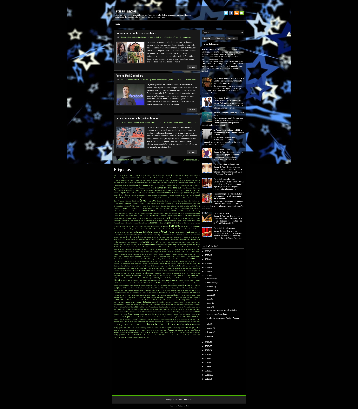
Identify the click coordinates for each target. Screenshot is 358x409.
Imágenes (143, 244)
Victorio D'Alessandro (129, 332)
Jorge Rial (157, 251)
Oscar (174, 288)
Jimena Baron (186, 249)
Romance (175, 307)
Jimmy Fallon (195, 249)
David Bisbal (185, 213)
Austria (123, 188)
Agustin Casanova (129, 178)
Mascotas (150, 273)
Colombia (196, 206)
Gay (136, 235)
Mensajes (138, 275)
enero (209, 336)
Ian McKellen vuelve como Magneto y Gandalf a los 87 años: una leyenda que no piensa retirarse (229, 80)
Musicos (175, 280)
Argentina (137, 185)
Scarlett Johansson (129, 312)
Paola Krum (166, 290)
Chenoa (148, 204)
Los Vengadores (125, 263)
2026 (153, 175)
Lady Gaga (158, 259)
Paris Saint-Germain (124, 293)
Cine (139, 37)
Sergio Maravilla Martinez (186, 312)
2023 (207, 263)
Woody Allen (154, 335)
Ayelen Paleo (150, 188)
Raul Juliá (117, 302)
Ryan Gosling (135, 309)
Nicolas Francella (119, 285)
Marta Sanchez (124, 273)
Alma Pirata (134, 180)
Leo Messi (133, 261)
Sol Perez (143, 317)
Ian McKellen (125, 244)
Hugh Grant (163, 242)
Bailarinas (181, 188)
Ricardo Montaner (154, 305)
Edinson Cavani (159, 218)
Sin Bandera (187, 314)
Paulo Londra (177, 293)
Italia (195, 244)
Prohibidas (190, 297)
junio (209, 303)
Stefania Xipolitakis (189, 317)
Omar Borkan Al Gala (134, 288)
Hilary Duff (183, 239)
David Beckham (174, 213)
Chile (167, 203)
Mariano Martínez (157, 271)
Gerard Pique (157, 235)
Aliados (122, 180)
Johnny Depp (139, 252)
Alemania (157, 178)
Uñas (121, 330)
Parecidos (188, 290)
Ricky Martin (165, 305)
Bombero (152, 193)
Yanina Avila (181, 335)
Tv (187, 327)
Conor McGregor (164, 208)
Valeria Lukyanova (161, 330)
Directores (122, 218)
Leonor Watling (155, 261)
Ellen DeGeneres (135, 221)
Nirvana (150, 285)
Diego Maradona (194, 215)
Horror (152, 242)
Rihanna (176, 305)
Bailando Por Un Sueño (166, 187)
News (169, 283)
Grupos (140, 237)
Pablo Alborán (186, 288)
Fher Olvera (150, 229)
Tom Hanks (135, 328)
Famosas (164, 225)
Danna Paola (154, 213)
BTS (140, 195)
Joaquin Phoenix (119, 252)
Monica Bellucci (128, 280)
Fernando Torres (140, 229)
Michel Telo (141, 278)
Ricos (176, 37)
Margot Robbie (153, 268)
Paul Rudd (142, 293)
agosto (210, 295)
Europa (192, 223)
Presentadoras (172, 297)
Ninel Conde (140, 285)
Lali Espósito (166, 259)
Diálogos (169, 215)
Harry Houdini (133, 239)
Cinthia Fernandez (140, 206)
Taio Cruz (194, 319)
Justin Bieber (128, 254)
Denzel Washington (141, 215)
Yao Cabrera (189, 335)
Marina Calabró (169, 271)
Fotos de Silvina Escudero (224, 228)
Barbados (131, 190)
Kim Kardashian (144, 256)
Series (197, 311)
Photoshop (177, 295)
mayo (209, 307)
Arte (163, 185)
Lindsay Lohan (165, 261)
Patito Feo (135, 293)
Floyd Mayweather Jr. (129, 232)
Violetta (172, 332)
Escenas (162, 223)
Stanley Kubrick (176, 317)
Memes (131, 275)
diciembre (211, 278)
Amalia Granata (154, 180)
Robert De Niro (184, 305)
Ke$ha (116, 256)
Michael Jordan (119, 278)
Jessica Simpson (156, 249)
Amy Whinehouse (185, 180)
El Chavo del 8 (176, 218)
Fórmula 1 (156, 232)
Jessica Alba (132, 249)
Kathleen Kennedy (177, 254)
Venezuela (179, 330)
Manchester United (194, 266)
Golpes (116, 237)
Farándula (196, 226)
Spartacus (167, 317)
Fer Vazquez (126, 229)
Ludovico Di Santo (183, 263)
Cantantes (137, 122)
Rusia (128, 309)
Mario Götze (179, 271)
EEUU (123, 80)
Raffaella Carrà (159, 300)
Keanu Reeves (124, 256)
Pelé (191, 293)
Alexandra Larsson (189, 178)
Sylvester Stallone (185, 319)
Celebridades (131, 37)
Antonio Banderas (127, 185)
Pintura (192, 295)
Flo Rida (166, 229)
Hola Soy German (132, 242)
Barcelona (138, 190)
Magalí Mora (146, 266)
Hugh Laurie (182, 242)
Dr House (145, 218)
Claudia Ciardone (161, 206)
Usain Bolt (145, 330)
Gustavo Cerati (179, 237)
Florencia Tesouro (194, 229)
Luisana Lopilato (125, 266)
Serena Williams (171, 312)
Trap (174, 328)
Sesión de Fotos (120, 314)
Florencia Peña (183, 229)
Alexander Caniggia (175, 178)
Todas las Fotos (162, 80)
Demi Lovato (129, 215)
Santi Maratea (191, 309)
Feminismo (117, 229)
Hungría (116, 244)
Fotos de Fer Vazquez (222, 149)
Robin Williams (130, 307)
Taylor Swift (133, 321)
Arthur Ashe (168, 185)
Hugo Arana (191, 242)
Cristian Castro (128, 211)
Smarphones (196, 314)
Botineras (159, 193)
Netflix (158, 283)
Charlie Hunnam (194, 201)
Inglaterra (150, 244)
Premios (153, 297)
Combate (116, 208)
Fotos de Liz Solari (221, 213)
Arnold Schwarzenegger (152, 185)
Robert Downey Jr (194, 305)
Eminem (166, 221)
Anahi (116, 183)
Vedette (171, 330)
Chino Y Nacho (179, 204)
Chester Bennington (157, 204)
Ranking (182, 300)
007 (115, 175)
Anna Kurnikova (183, 183)
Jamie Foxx (167, 247)
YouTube (196, 335)
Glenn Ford (196, 235)
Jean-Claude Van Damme (187, 247)
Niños (146, 285)
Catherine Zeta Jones (132, 201)
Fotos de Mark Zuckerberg (129, 75)
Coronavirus (185, 208)
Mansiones (169, 37)
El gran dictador (187, 218)
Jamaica (150, 247)
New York (164, 283)
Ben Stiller (196, 190)
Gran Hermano (131, 237)
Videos (147, 332)
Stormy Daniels (125, 319)
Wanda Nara (127, 335)
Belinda (176, 190)
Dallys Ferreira (124, 213)
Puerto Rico (118, 300)
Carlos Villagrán (155, 198)
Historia (197, 239)
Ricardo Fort (144, 305)
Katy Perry (196, 254)
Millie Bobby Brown (169, 278)
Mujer (163, 280)
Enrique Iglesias (138, 223)
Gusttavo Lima (189, 237)
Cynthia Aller (191, 211)
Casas (123, 37)
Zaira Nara (124, 337)
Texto (171, 321)
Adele (191, 175)
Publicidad (197, 297)
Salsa (160, 309)
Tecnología (145, 321)
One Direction (145, 288)
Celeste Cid (160, 201)
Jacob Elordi (143, 247)
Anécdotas (141, 183)
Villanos (153, 332)
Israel (191, 244)
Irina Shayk (180, 244)
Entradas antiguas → (191, 160)
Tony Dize (158, 328)
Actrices (174, 175)
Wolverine (147, 335)
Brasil (186, 193)
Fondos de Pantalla (144, 232)
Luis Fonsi (192, 263)
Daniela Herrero (145, 213)
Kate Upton (167, 254)
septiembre (211, 291)
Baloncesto (196, 188)
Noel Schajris (168, 285)
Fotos (135, 80)
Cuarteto (162, 211)
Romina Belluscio (189, 307)
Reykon (128, 305)
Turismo (182, 328)
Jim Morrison (178, 249)
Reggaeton (161, 302)
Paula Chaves (158, 293)
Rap (186, 300)
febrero (210, 332)
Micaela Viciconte (171, 275)
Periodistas (117, 295)
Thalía (176, 321)
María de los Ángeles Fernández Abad (170, 268)
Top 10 (163, 328)
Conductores (153, 208)
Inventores (172, 244)
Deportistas (153, 215)
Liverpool (184, 261)
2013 (119, 175)
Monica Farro (137, 280)
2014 (207, 362)
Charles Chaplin (183, 201)
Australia (117, 188)
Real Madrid (125, 302)
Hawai (149, 239)
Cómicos (134, 208)
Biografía (123, 193)
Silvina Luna (177, 314)
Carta (186, 198)
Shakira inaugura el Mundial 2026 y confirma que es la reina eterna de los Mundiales (228, 196)
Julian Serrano (185, 251)
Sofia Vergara (125, 317)
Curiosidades (181, 211)
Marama (124, 268)
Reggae (153, 302)
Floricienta (117, 232)
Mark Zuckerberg (144, 80)
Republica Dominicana (193, 302)
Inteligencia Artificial (161, 244)
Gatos (133, 235)
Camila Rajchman (183, 195)
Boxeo (164, 193)
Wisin (141, 335)
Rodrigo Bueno (144, 307)
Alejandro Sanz (148, 178)
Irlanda (186, 244)
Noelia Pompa (177, 285)
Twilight (191, 328)
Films (160, 229)
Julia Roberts (175, 252)
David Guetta (193, 213)
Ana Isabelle (196, 180)
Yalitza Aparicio (167, 335)
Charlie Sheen (118, 204)
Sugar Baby (152, 319)
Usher (152, 330)
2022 (140, 175)
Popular (207, 38)
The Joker (197, 321)
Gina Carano (185, 235)
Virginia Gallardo (185, 332)
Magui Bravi (164, 266)
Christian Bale (118, 206)
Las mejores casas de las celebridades (136, 33)
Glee (191, 235)
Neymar (174, 283)
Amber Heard (164, 180)
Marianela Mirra (144, 271)
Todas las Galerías (176, 80)
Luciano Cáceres (158, 263)
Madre (139, 266)
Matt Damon (174, 273)
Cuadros (156, 211)
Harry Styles (143, 239)
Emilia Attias (145, 221)
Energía (121, 223)
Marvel (144, 273)
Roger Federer (166, 307)
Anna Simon (192, 183)
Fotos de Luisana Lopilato (224, 179)
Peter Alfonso (131, 295)
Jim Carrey (169, 249)
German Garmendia (168, 235)
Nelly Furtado (151, 283)
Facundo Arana (145, 226)
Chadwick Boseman (171, 201)
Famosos (144, 37)
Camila (174, 195)
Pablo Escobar (118, 290)
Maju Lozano (173, 266)
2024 (144, 175)
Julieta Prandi (195, 252)
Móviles (145, 280)
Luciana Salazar (147, 263)
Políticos (128, 297)
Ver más (192, 67)
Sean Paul (139, 312)
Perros (124, 295)
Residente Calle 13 (120, 305)
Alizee (127, 180)
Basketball (147, 190)
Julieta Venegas (119, 254)
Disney (128, 218)
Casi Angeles (119, 201)
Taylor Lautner (124, 321)
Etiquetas (219, 38)
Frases (177, 232)
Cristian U (136, 211)
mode (198, 278)
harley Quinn (124, 239)
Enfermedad (128, 223)
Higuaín (173, 239)
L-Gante (129, 259)
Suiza (176, 319)
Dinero (116, 218)
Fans (190, 226)
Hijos (177, 239)
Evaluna (155, 122)
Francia (171, 232)
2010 (207, 379)
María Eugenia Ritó (189, 268)
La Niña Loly (149, 259)
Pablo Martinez (129, 290)
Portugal (147, 297)
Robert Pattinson (119, 307)
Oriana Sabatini (166, 288)
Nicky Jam (188, 283)
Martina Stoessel (135, 273)
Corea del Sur (176, 208)
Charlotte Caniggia (131, 203)
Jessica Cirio (147, 249)
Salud (165, 309)
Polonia (134, 297)
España (168, 223)
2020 (136, 175)
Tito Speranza (141, 325)
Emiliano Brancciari (156, 221)
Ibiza (131, 244)
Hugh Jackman (172, 242)
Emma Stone (191, 221)
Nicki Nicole (180, 283)
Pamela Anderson (140, 290)
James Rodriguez (158, 247)
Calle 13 (151, 195)
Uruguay (138, 330)
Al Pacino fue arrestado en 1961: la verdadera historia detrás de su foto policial (229, 132)
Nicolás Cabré (196, 283)
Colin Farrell (188, 206)
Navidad (140, 283)
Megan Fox (124, 275)
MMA (189, 278)
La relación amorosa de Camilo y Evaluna (137, 118)
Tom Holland (150, 328)
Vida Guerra (140, 332)
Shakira (136, 314)
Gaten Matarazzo (125, 235)
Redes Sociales (137, 302)
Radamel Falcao (140, 300)
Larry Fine (186, 259)
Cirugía (149, 206)
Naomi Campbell (184, 280)
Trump (178, 328)
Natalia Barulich (122, 283)
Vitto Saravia (195, 332)
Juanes (169, 252)
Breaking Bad (192, 193)
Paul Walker (150, 293)
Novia (120, 288)
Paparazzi (174, 290)
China (171, 204)
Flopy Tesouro (173, 229)
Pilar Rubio (185, 295)
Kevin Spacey (134, 256)
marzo (209, 328)
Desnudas (162, 215)
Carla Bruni (128, 198)
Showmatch (156, 314)
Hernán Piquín (165, 239)
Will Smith (135, 335)
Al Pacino (139, 178)
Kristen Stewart (181, 256)
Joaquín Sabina (130, 252)
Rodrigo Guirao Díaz (155, 307)
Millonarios (179, 278)
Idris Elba (136, 244)
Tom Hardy (142, 328)
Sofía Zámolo (135, 317)
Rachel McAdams (128, 300)
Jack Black (128, 247)
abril (209, 324)
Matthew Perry (184, 273)
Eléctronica (125, 221)
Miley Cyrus (158, 278)
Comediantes (125, 208)
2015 (123, 175)
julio (209, 299)
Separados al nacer (159, 312)
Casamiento (192, 198)
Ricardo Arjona (135, 305)
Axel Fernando (140, 188)
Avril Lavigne (130, 188)
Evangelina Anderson (121, 226)
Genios (140, 235)
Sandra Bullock (180, 309)
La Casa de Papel (139, 259)
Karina (151, 254)
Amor (124, 122)
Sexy (130, 314)
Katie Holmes (188, 254)
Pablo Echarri (195, 288)
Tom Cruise (127, 328)
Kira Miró (153, 256)
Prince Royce (182, 297)
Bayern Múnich (162, 190)
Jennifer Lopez (123, 249)
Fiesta (156, 229)
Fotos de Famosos (125, 10)
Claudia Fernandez (173, 206)
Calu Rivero (158, 195)
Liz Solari (191, 261)
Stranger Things (136, 319)
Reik (167, 302)
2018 (131, 175)
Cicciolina (127, 206)
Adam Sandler (184, 175)
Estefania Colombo (177, 223)
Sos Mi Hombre (159, 317)
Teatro (140, 321)
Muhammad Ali (156, 280)
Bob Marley (141, 193)
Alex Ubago (165, 178)
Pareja (175, 122)
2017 (127, 175)
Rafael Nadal (149, 300)
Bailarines (189, 188)
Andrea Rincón (122, 183)
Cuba (167, 211)
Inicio (118, 24)
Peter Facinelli (141, 295)
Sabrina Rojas (153, 309)
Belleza (181, 190)
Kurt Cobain (123, 259)
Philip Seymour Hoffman (165, 295)
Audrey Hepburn (195, 185)
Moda (194, 278)
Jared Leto (175, 247)
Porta (142, 297)
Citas (153, 206)
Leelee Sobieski (124, 261)
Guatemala (147, 237)
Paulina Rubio (167, 293)
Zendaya (139, 337)
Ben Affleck (188, 190)
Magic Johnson (155, 266)
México (151, 275)
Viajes (192, 330)
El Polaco (197, 218)
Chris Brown (188, 204)
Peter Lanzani (151, 295)
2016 (207, 354)
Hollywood (160, 37)
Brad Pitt (170, 193)
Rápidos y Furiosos (194, 300)
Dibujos (174, 215)
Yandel (174, 335)
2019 (207, 342)
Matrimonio (165, 273)
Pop (138, 297)
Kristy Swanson (192, 256)
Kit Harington (161, 256)
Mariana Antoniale (131, 271)
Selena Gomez (147, 312)
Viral (177, 332)
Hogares (152, 37)
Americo (172, 180)
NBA (145, 283)
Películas (196, 292)
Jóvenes (164, 252)
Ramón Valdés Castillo (171, 300)
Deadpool (121, 215)
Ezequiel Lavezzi (134, 226)
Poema (122, 297)
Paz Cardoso (185, 293)
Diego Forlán (182, 215)
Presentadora (161, 297)
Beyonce (116, 193)
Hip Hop (191, 239)
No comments (185, 37)
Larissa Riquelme (176, 259)
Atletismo (186, 185)
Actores (166, 175)
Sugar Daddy (160, 319)
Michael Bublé (182, 275)
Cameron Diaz (167, 195)
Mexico (145, 275)
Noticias (186, 285)
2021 (207, 271)
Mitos (185, 278)
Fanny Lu (184, 226)
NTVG (124, 288)
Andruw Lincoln (133, 183)
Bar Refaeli (124, 190)
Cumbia (173, 210)
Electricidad (117, 221)
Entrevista (146, 223)
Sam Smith (171, 309)
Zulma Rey (145, 337)
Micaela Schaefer (159, 275)
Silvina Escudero (167, 314)
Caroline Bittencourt (177, 198)
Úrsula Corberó (129, 330)
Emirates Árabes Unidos (178, 221)
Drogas (151, 218)
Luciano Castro (170, 263)
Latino (192, 258)
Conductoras (142, 208)
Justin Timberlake (138, 254)
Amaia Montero (143, 180)
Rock (137, 307)
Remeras (182, 302)
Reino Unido (174, 302)
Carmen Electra (165, 198)
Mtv (149, 280)
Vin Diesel (159, 332)
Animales (174, 183)
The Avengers (182, 321)
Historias (117, 242)
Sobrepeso (117, 317)
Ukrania (116, 330)
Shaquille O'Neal (145, 314)
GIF (176, 235)
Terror (167, 321)
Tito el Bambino (131, 325)
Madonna (134, 266)
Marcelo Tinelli (142, 268)
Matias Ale (157, 273)
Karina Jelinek (158, 254)
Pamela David (151, 290)
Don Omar (137, 218)
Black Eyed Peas (132, 193)
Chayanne (142, 204)
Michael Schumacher (131, 278)
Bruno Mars (134, 195)
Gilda (179, 235)
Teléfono (151, 321)
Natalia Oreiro (133, 283)
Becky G (170, 190)
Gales (192, 232)
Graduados (122, 237)
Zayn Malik (132, 337)
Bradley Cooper (178, 193)
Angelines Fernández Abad (162, 183)
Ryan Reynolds (144, 309)
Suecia (145, 319)
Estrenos (186, 223)
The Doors (190, 321)
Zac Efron (117, 337)
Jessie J (164, 249)
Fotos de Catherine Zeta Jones (226, 164)
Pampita (159, 290)
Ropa (119, 309)
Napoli (192, 280)
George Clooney (147, 235)
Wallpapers (118, 335)
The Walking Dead (120, 325)
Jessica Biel (139, 249)
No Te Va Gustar (159, 285)
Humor (197, 242)
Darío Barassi (163, 213)
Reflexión (181, 122)
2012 (207, 371)
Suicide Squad (169, 319)
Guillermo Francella (158, 237)
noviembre (211, 282)
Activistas (159, 175)
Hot (156, 241)
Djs (133, 218)
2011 (207, 375)
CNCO (181, 206)
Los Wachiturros (136, 263)
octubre (210, 287)
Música (169, 122)
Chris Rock (196, 204)
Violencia (166, 332)
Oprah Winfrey (155, 288)
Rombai (181, 307)
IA (120, 244)
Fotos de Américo (221, 98)
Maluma (180, 266)
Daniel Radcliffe (134, 213)
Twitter (197, 328)
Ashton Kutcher (178, 185)
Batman (154, 190)
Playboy (116, 297)
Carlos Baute (137, 198)
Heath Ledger (156, 239)
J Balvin (121, 247)
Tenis (163, 321)
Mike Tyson (149, 278)
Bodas (147, 193)
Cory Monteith (195, 208)
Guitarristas (169, 237)
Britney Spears (124, 195)
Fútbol (187, 232)
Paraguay (181, 290)
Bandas (117, 190)
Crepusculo (118, 211)
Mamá (185, 266)
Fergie (132, 229)
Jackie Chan (135, 247)
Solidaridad (150, 317)
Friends (181, 232)
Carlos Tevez (145, 198)
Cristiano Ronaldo (147, 211)
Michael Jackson (194, 275)
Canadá (197, 195)
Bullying (145, 195)
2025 (148, 175)
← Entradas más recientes (125, 160)
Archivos (231, 38)
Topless (169, 328)
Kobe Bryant (171, 256)
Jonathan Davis (149, 252)
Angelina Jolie (149, 183)
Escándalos (154, 223)
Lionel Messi (176, 261)
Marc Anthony (131, 268)
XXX (160, 335)
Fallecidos (155, 226)
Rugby (123, 309)
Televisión (158, 321)
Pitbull (198, 295)
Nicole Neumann (130, 285)
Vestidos (186, 330)
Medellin (193, 273)
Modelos (118, 280)
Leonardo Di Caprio (143, 261)
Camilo (129, 122)
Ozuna (179, 288)
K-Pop (146, 254)
